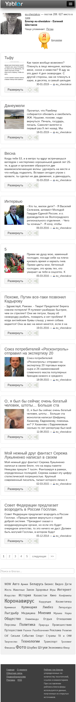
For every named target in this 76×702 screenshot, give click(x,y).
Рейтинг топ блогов (53, 669)
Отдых (47, 619)
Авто (15, 584)
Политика (27, 624)
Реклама (55, 630)
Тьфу (9, 58)
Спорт (40, 635)
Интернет (64, 590)
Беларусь (36, 584)
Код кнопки (56, 40)
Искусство (10, 595)
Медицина (28, 613)
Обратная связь (14, 673)
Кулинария (29, 607)
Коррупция (45, 601)
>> (52, 556)
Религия (67, 630)
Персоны (10, 625)
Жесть (7, 589)
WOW (7, 584)
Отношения (64, 619)
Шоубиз (32, 647)
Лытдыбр (11, 613)
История (25, 595)
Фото (21, 647)
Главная (10, 669)
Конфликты (65, 595)
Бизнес (49, 584)
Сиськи (15, 635)
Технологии (30, 641)
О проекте (22, 669)
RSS (20, 680)
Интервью (13, 201)
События (28, 635)
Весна (9, 153)
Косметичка (64, 601)
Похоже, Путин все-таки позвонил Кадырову (35, 299)
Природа (44, 625)
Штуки (43, 647)
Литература (65, 607)
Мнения (44, 613)
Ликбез (48, 607)
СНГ (6, 635)
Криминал (10, 607)
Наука (68, 613)
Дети (68, 584)
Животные (19, 589)
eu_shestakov (63, 84)
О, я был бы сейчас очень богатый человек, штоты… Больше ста (35, 403)
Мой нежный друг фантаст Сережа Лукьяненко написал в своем (35, 455)
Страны (51, 635)
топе (27, 17)
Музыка (58, 613)
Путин (49, 29)
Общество (12, 618)
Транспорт (50, 641)
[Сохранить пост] (30, 89)
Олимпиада (32, 619)
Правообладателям (16, 676)
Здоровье (41, 589)
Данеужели (14, 105)
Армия (24, 584)
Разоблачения (41, 630)
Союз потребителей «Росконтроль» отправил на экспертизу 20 (36, 351)
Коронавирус (19, 601)
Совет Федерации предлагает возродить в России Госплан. (31, 507)
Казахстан (40, 595)
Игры (53, 589)
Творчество (10, 641)
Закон (30, 589)
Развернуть (15, 89)
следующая (39, 556)
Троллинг (66, 641)
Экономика (55, 647)
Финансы (9, 647)
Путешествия (13, 630)
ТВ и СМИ (65, 635)
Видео (59, 584)
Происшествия (62, 625)
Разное (27, 630)
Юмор (66, 647)
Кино (53, 595)
